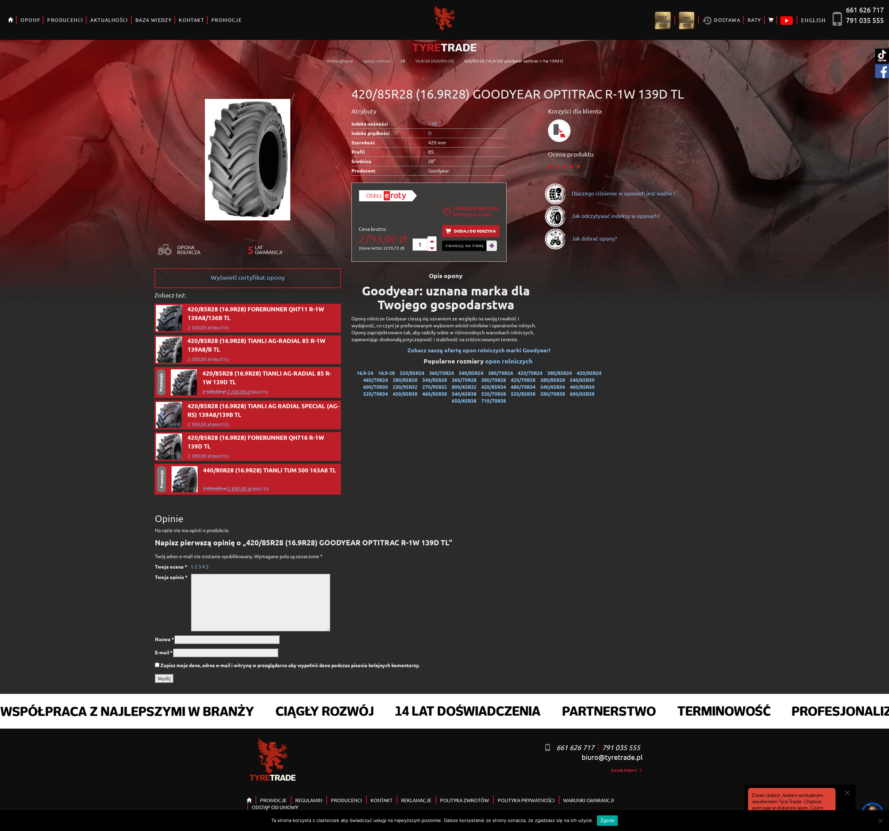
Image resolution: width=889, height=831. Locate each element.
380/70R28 (493, 380)
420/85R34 (493, 387)
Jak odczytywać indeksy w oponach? (615, 215)
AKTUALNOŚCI (109, 20)
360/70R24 (441, 373)
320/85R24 (412, 373)
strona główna (339, 61)
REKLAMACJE (416, 800)
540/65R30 (582, 380)
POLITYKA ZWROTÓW (464, 800)
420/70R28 (523, 380)
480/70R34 (523, 387)
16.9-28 (386, 373)
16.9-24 (365, 373)
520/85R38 (523, 394)
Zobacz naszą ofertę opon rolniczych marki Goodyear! (478, 350)
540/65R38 (464, 394)
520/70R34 (375, 394)
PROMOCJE (226, 20)
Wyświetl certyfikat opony (248, 277)
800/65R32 (464, 387)
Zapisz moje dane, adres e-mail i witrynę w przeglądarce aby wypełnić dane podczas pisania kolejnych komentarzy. (289, 665)
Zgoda (607, 820)
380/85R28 (552, 380)
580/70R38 (552, 394)
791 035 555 (865, 20)
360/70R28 (464, 380)
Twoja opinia (171, 577)
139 (432, 123)
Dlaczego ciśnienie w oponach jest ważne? (622, 193)
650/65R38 (464, 400)
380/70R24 (500, 373)
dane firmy (624, 770)
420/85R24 (589, 373)
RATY (754, 20)
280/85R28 (405, 380)
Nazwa (164, 639)
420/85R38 (405, 394)
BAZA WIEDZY (153, 20)
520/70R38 (493, 394)
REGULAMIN (308, 800)
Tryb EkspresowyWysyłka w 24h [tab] (476, 211)
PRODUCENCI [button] (65, 20)
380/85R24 (559, 373)
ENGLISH (813, 20)
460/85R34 (582, 387)
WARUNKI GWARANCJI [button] (588, 800)
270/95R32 (434, 387)
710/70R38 (493, 400)
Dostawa (726, 20)
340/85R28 (434, 380)
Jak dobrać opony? (593, 238)
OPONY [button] (30, 20)
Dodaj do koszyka (474, 231)
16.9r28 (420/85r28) (434, 61)
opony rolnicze (377, 61)
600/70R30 (375, 387)
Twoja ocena (171, 566)
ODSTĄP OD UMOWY (275, 807)
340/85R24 (471, 373)
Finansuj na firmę (465, 245)
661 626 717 (865, 9)
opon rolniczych (509, 361)
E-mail (164, 652)
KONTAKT (191, 20)
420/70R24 (530, 373)
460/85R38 (434, 394)
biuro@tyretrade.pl (612, 757)
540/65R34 (552, 387)
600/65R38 (582, 394)
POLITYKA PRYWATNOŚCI (526, 800)
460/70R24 (375, 380)
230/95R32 (405, 387)
